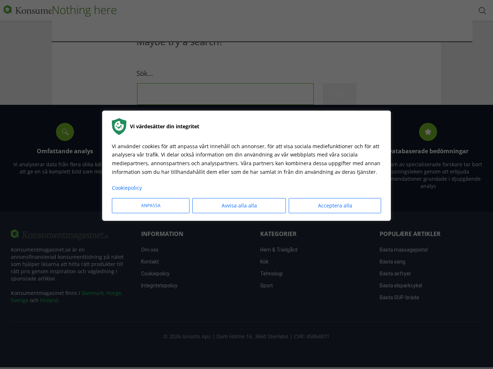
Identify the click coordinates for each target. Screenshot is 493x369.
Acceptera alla (335, 205)
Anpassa (151, 205)
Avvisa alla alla (239, 205)
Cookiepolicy (127, 187)
